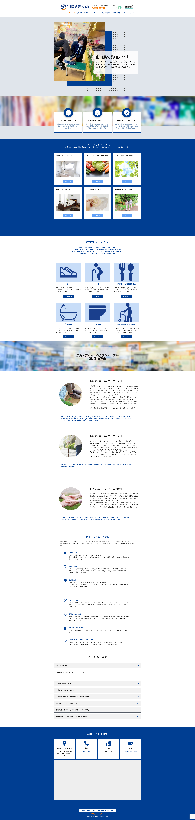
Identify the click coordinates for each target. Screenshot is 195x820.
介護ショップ (71, 13)
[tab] (97, 665)
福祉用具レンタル (87, 13)
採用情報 (119, 13)
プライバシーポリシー (97, 814)
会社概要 (114, 13)
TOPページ (64, 13)
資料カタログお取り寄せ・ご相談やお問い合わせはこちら (97, 810)
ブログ (131, 13)
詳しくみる (68, 181)
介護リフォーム (97, 13)
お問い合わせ (126, 13)
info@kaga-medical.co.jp (130, 751)
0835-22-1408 (99, 8)
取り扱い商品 (79, 13)
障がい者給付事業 (106, 13)
